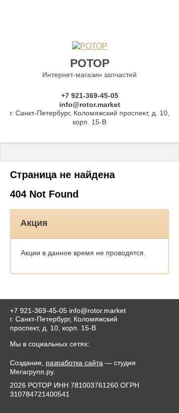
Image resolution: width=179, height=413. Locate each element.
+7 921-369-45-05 (89, 96)
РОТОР (89, 63)
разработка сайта (74, 363)
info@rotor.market (89, 104)
